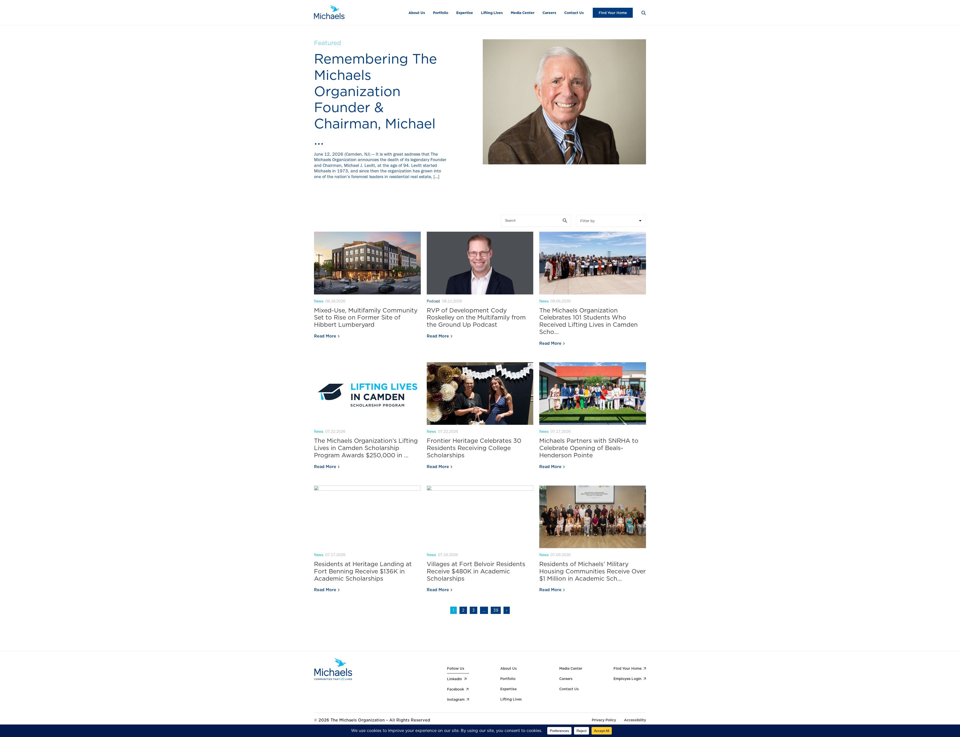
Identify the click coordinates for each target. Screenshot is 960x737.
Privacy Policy (604, 720)
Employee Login (628, 679)
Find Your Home (613, 13)
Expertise (464, 13)
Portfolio (440, 13)
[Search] (643, 12)
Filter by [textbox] (587, 221)
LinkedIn (454, 679)
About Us (416, 13)
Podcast (433, 302)
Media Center (522, 13)
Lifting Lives (492, 13)
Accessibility (635, 720)
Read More (325, 336)
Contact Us (574, 13)
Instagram (455, 699)
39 (495, 610)
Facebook (455, 689)
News (318, 302)
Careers (549, 13)
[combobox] (611, 221)
